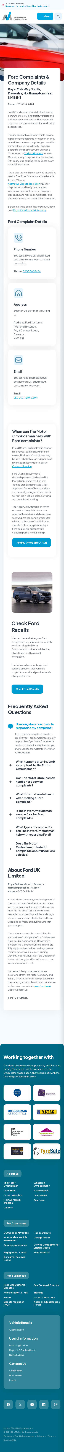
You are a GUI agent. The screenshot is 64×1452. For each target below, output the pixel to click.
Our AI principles (13, 1195)
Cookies (8, 1436)
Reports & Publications (21, 1350)
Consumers (15, 1370)
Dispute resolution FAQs (14, 1303)
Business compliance (15, 1245)
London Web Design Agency (17, 1428)
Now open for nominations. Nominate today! (27, 6)
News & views (16, 1354)
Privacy (40, 1436)
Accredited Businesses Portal (47, 1303)
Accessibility (10, 1440)
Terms (50, 1436)
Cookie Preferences (24, 1436)
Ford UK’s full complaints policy (29, 210)
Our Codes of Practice (16, 1232)
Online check (16, 1329)
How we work (41, 1190)
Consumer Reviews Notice (14, 1258)
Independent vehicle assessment (15, 1239)
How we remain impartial (12, 1201)
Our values (9, 1190)
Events (7, 1297)
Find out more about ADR (32, 542)
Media (12, 1380)
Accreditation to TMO (16, 1292)
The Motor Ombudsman (11, 1184)
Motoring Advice (18, 1345)
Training (38, 1292)
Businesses (15, 1375)
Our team (39, 1200)
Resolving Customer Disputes (15, 1286)
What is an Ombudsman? (42, 1184)
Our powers (40, 1195)
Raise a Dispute (42, 1232)
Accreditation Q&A (44, 1297)
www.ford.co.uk (42, 986)
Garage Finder (42, 1237)
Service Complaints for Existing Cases (46, 1246)
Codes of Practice (33, 153)
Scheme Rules (42, 1252)
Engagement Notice (15, 1252)
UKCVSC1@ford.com (26, 397)
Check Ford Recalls (27, 689)
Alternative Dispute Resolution (24, 183)
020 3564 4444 (32, 271)
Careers (8, 1207)
